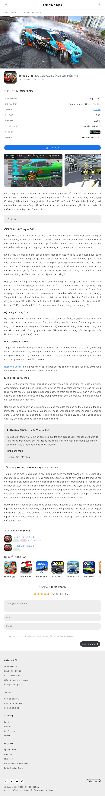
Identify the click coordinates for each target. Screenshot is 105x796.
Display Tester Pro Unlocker (16, 763)
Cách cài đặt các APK (13, 703)
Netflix (7, 726)
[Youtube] (17, 781)
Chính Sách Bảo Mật (12, 675)
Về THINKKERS (10, 666)
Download (53, 147)
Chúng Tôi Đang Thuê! (13, 685)
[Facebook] (6, 781)
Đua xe (26, 12)
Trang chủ (8, 12)
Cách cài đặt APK (11, 699)
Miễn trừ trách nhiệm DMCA (16, 680)
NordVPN (8, 754)
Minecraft (8, 735)
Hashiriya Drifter (12, 366)
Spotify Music (10, 750)
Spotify (7, 722)
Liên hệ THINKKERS (12, 671)
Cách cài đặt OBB (11, 708)
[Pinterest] (22, 781)
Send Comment (90, 644)
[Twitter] (11, 781)
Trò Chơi (17, 12)
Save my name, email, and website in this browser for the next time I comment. (41, 636)
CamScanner (9, 731)
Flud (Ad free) (10, 759)
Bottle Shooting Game (13, 768)
